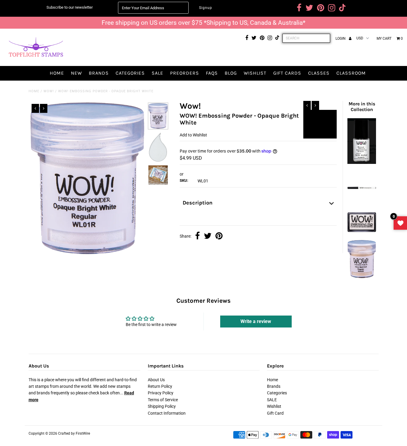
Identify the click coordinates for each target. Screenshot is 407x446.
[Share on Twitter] (208, 236)
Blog (231, 73)
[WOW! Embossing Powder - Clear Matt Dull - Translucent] (361, 277)
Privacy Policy (160, 392)
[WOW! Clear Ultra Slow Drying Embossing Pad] (361, 230)
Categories (130, 73)
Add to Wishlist (320, 117)
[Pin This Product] (219, 236)
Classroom (351, 73)
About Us (156, 379)
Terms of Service (163, 399)
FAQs (212, 73)
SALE (157, 73)
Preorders (184, 73)
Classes (319, 73)
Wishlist (255, 73)
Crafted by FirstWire (74, 433)
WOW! (49, 91)
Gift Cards (287, 73)
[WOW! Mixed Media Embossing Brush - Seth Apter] (361, 162)
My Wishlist (400, 223)
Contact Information (167, 413)
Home (57, 73)
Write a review (255, 321)
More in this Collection (362, 106)
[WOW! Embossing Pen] (361, 202)
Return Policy (160, 386)
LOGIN (341, 38)
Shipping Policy (162, 406)
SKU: (184, 180)
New (76, 73)
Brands (99, 73)
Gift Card (275, 413)
